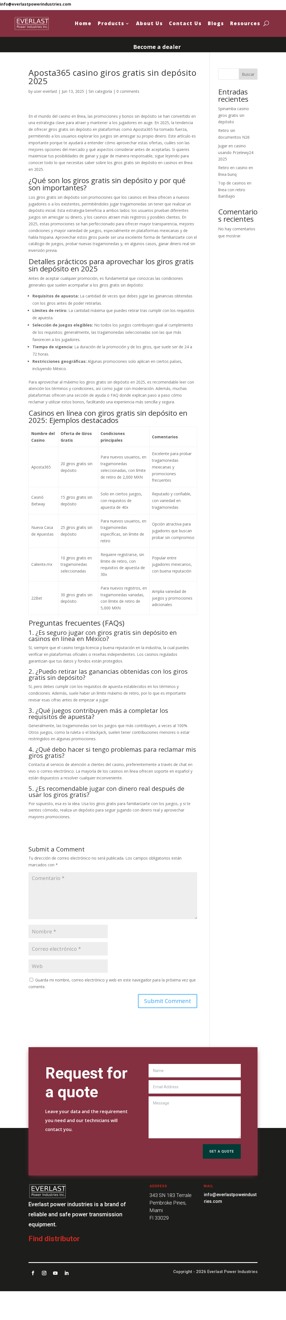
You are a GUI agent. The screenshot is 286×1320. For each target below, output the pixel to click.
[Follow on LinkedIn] (66, 1273)
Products (111, 23)
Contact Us (185, 23)
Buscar (248, 74)
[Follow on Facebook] (32, 1273)
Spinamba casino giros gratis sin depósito (233, 115)
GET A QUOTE (221, 1151)
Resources (245, 23)
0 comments (127, 91)
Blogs (216, 23)
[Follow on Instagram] (44, 1273)
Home (83, 23)
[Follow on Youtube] (55, 1273)
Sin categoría (100, 91)
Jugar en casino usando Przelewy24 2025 (235, 152)
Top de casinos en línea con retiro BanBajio (234, 189)
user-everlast (45, 91)
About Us (149, 23)
